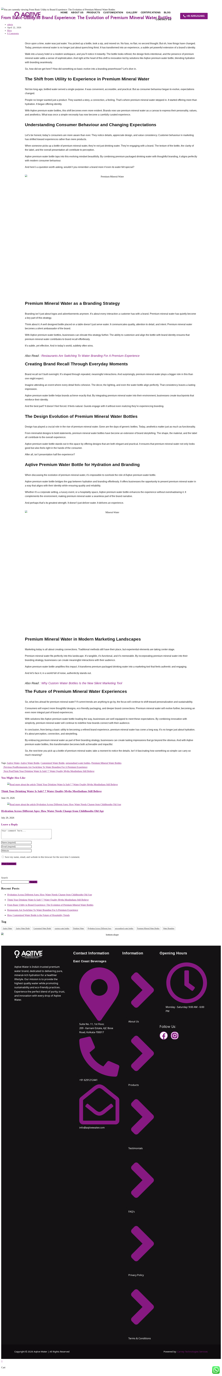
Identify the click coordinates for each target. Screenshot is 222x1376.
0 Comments (13, 33)
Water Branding (168, 928)
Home (64, 12)
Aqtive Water (13, 763)
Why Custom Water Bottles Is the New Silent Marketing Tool (81, 683)
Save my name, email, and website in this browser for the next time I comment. (42, 857)
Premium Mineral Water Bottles (106, 763)
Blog (167, 12)
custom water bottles (62, 928)
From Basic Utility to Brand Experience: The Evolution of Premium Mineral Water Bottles (50, 905)
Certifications (151, 12)
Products (93, 12)
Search (4, 877)
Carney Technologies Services (192, 1351)
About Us (77, 12)
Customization (113, 12)
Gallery (132, 12)
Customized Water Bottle (52, 763)
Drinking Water (78, 928)
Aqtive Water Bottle (29, 763)
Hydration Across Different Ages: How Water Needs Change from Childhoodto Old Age (52, 811)
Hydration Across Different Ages (99, 928)
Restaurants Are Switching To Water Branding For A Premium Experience (90, 355)
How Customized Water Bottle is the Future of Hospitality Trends (38, 915)
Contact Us (163, 19)
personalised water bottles (78, 763)
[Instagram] (175, 1035)
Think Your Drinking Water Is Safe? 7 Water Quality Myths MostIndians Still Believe (51, 791)
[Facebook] (164, 1035)
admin (10, 24)
